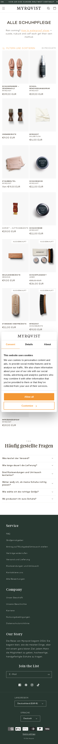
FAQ (8, 534)
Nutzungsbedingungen (18, 617)
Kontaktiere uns (14, 572)
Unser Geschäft (14, 598)
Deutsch (28, 718)
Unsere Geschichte (16, 604)
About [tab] (47, 344)
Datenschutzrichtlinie (17, 623)
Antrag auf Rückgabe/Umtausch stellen (27, 547)
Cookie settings (29, 734)
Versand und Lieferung (18, 559)
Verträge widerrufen (16, 553)
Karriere (10, 611)
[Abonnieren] (48, 674)
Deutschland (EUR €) (27, 704)
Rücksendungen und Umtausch (22, 566)
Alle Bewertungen (15, 579)
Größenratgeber (15, 540)
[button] (3, 8)
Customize (27, 405)
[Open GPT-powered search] (48, 8)
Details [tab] (29, 344)
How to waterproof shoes (35, 30)
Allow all (29, 396)
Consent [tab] (10, 344)
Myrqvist (31, 738)
